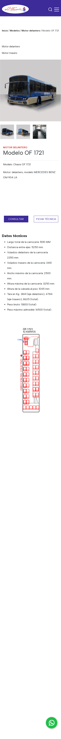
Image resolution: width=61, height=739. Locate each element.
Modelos (15, 30)
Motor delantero (31, 30)
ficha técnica (46, 219)
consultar (16, 219)
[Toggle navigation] (56, 9)
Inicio (5, 30)
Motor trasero (9, 53)
